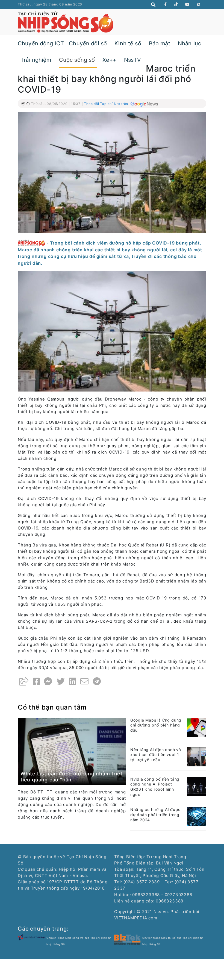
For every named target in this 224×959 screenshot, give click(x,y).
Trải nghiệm (35, 60)
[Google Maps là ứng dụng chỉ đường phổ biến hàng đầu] (196, 726)
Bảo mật (159, 43)
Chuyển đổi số (88, 43)
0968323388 (169, 901)
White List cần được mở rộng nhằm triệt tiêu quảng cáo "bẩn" (71, 777)
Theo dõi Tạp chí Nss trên (106, 104)
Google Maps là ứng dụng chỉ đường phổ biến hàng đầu (155, 725)
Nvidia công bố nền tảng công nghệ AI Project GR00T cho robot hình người (154, 787)
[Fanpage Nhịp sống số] (165, 4)
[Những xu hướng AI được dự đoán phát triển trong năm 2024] (196, 816)
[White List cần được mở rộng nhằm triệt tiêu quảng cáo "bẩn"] (72, 750)
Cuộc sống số (77, 60)
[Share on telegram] (97, 681)
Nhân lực (189, 43)
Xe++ (109, 60)
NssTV (132, 60)
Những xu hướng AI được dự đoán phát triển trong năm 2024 (155, 814)
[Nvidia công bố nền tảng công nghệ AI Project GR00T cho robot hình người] (196, 786)
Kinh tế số (127, 43)
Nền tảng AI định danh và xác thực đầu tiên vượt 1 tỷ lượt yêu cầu (155, 754)
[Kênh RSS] (199, 4)
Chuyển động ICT (41, 43)
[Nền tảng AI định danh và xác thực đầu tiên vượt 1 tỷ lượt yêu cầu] (196, 756)
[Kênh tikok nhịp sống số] (176, 4)
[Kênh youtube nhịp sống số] (187, 4)
